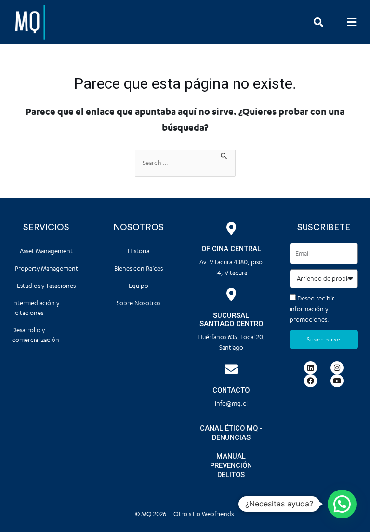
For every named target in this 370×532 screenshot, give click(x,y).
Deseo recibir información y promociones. (312, 309)
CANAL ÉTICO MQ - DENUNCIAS (231, 433)
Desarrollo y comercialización (35, 335)
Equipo (138, 285)
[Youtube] (337, 380)
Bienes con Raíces (138, 268)
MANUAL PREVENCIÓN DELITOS (231, 465)
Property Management (46, 268)
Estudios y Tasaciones (46, 285)
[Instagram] (337, 367)
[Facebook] (310, 380)
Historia (138, 251)
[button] (351, 22)
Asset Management (46, 251)
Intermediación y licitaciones (35, 308)
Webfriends (218, 514)
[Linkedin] (310, 367)
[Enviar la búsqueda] (224, 155)
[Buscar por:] (185, 163)
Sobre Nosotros (138, 303)
